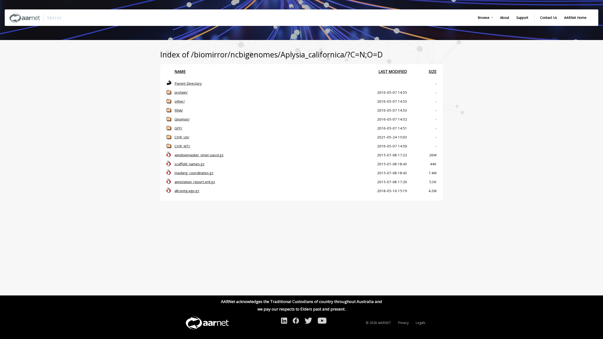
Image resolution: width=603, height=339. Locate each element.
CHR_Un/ (182, 137)
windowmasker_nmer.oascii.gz (199, 155)
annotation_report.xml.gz (195, 181)
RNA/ (179, 110)
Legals (420, 322)
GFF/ (178, 128)
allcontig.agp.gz (187, 190)
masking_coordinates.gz (194, 172)
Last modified (393, 71)
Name (180, 71)
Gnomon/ (182, 119)
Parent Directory (188, 83)
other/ (180, 101)
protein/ (181, 92)
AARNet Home (575, 17)
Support (522, 17)
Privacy (403, 322)
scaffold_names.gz (189, 163)
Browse (483, 17)
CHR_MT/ (182, 146)
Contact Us (548, 17)
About (504, 17)
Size (432, 71)
